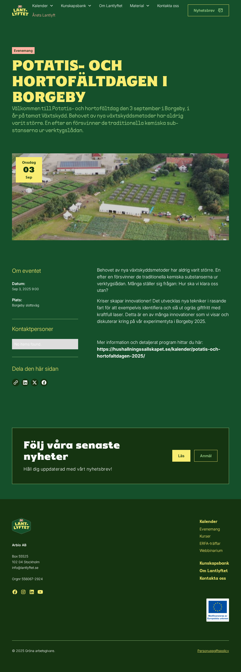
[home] (20, 10)
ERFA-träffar (210, 543)
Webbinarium (211, 550)
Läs (181, 455)
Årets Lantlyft (43, 15)
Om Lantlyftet (110, 5)
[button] (42, 5)
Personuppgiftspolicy (213, 651)
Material (137, 5)
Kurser (205, 536)
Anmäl (206, 455)
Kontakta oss (168, 5)
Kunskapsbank (73, 5)
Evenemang (210, 529)
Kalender (40, 5)
